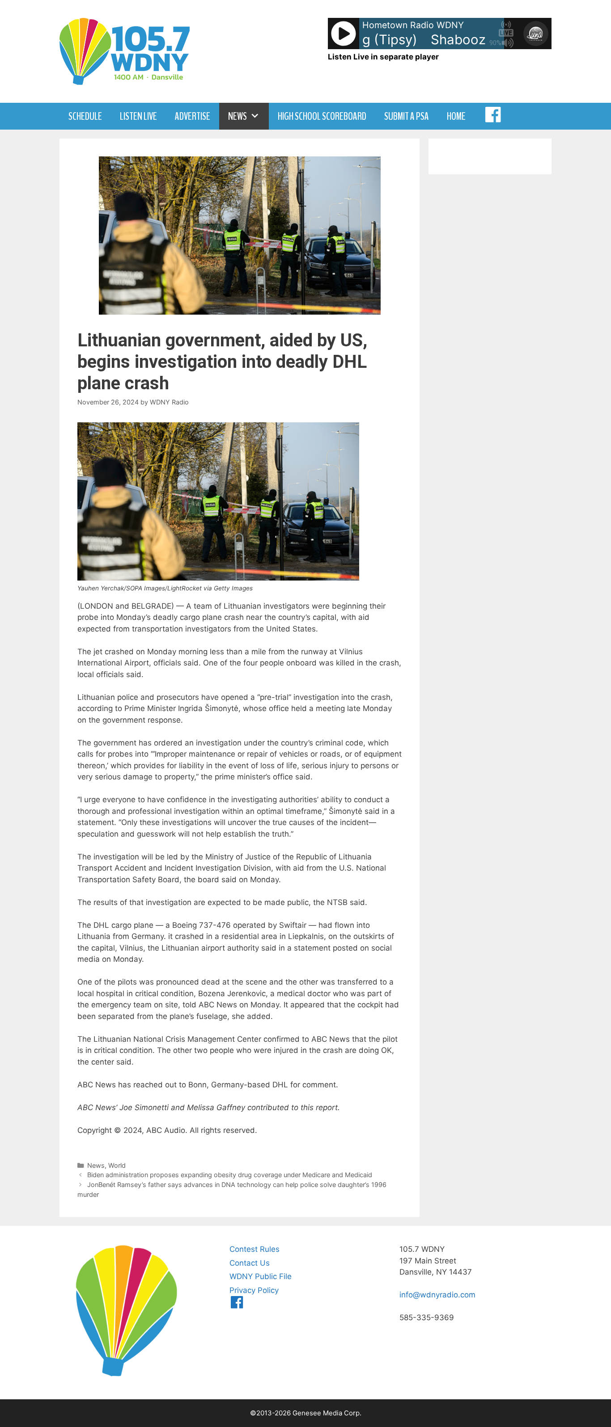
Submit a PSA (406, 116)
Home (456, 116)
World (117, 1165)
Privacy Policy (254, 1290)
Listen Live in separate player (383, 56)
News (237, 116)
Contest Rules (254, 1249)
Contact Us (249, 1263)
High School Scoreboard (322, 116)
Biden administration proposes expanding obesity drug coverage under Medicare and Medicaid (229, 1175)
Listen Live (138, 116)
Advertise (192, 116)
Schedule (85, 116)
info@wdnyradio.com (437, 1294)
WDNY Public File (260, 1276)
